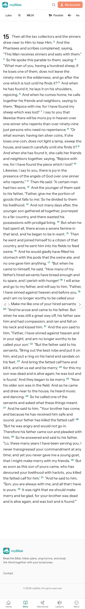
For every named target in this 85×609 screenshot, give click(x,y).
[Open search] (54, 5)
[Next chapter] (79, 304)
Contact (8, 573)
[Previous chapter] (5, 304)
